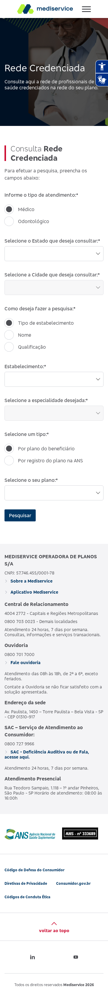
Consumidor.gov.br (73, 883)
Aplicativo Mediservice (33, 592)
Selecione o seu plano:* (31, 480)
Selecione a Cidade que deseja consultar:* (52, 275)
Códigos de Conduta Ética (27, 897)
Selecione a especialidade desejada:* (46, 400)
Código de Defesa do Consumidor (34, 870)
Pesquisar (20, 515)
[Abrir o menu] (86, 9)
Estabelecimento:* (25, 366)
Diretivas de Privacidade (25, 883)
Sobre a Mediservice (30, 580)
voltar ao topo (54, 930)
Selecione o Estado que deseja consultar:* (52, 241)
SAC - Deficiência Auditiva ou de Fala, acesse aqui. (46, 754)
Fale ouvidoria (24, 662)
